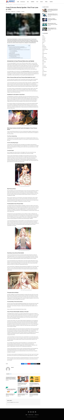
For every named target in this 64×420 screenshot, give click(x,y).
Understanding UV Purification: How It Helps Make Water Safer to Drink (53, 10)
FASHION (51, 1)
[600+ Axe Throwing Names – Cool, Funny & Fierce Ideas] (35, 390)
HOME (18, 1)
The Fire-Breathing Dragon (14, 51)
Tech (43, 64)
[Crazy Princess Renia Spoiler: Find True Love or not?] (23, 24)
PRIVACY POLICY (30, 414)
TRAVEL (46, 1)
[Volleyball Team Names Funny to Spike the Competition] (23, 390)
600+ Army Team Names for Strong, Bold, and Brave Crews (34, 384)
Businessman (44, 46)
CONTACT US (36, 414)
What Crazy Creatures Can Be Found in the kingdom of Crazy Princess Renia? (20, 49)
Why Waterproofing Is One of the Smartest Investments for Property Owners (53, 14)
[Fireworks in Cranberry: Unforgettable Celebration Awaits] (44, 19)
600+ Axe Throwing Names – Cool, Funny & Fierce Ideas (34, 394)
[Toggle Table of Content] (29, 45)
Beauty (43, 42)
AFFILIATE (43, 38)
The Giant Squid (13, 52)
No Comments (18, 11)
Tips (42, 68)
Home (26, 414)
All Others (43, 39)
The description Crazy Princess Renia (14, 54)
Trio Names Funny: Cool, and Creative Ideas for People (22, 384)
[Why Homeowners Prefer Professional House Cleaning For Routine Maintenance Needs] (44, 24)
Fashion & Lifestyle (45, 49)
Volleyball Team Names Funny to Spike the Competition (23, 394)
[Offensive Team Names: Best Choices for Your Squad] (11, 390)
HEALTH (41, 1)
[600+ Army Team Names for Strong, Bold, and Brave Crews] (35, 379)
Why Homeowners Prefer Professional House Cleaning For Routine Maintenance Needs (53, 24)
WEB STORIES (44, 74)
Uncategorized (44, 71)
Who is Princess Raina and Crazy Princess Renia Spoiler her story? (18, 47)
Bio (42, 43)
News (28, 1)
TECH (37, 1)
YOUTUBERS (44, 75)
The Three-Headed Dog (14, 50)
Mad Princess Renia (12, 53)
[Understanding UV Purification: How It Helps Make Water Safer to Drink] (44, 10)
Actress (43, 36)
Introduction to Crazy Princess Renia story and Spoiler (16, 46)
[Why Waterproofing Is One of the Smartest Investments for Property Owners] (44, 15)
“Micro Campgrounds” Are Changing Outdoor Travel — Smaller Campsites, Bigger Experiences (52, 28)
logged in (12, 402)
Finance (43, 50)
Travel (43, 70)
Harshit (9, 11)
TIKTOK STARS (44, 67)
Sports (43, 63)
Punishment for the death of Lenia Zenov (15, 48)
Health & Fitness (44, 53)
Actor (43, 35)
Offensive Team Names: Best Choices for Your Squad (10, 394)
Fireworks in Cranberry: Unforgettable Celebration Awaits (52, 19)
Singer (43, 60)
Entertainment (22, 1)
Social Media (44, 61)
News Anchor (44, 57)
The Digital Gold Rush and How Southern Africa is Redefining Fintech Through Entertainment (11, 378)
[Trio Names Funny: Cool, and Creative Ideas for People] (23, 379)
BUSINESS (32, 1)
